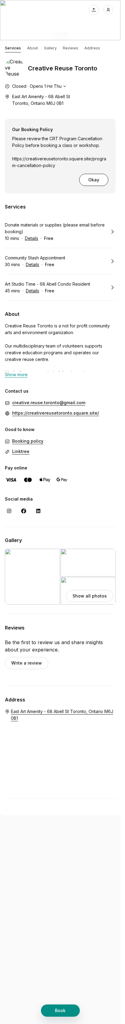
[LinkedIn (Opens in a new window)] (38, 511)
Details (31, 238)
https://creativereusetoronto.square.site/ (55, 413)
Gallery (50, 48)
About (32, 48)
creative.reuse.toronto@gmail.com (48, 402)
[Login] (108, 10)
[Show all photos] (60, 20)
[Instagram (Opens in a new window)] (9, 511)
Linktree (20, 451)
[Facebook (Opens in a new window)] (24, 511)
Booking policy (27, 441)
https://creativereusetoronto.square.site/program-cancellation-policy (59, 162)
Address (92, 48)
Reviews (70, 48)
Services (13, 48)
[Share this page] (94, 10)
